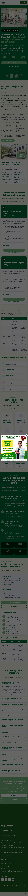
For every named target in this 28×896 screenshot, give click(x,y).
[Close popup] (27, 435)
